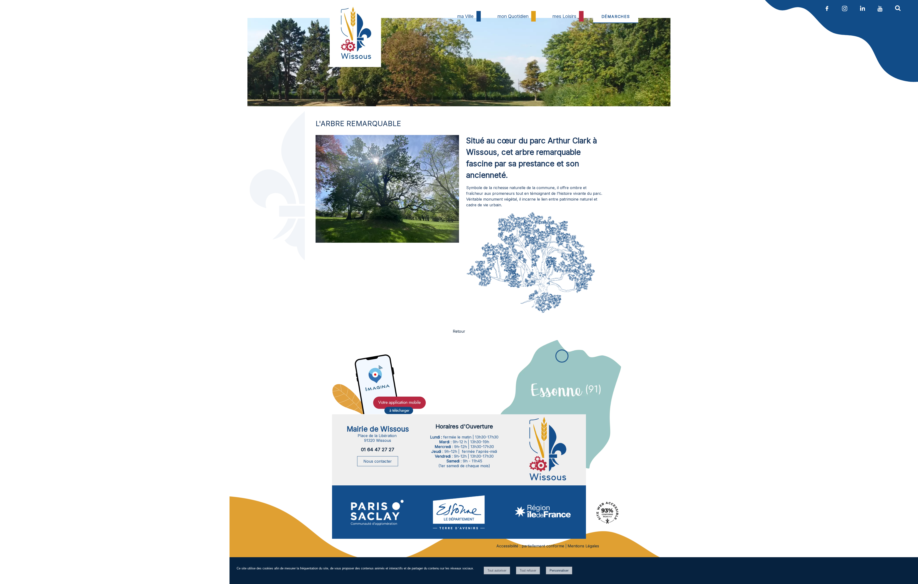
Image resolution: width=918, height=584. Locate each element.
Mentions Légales (583, 546)
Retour (459, 331)
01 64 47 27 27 (377, 449)
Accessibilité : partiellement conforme (530, 546)
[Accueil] (355, 45)
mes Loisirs (564, 16)
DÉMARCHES (615, 16)
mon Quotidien (513, 16)
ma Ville (465, 16)
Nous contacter (377, 461)
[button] (897, 8)
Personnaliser (559, 570)
